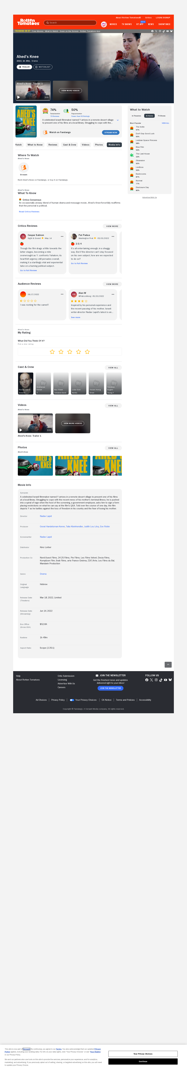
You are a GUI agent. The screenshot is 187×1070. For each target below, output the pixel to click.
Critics (148, 18)
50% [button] (74, 109)
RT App (139, 24)
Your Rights (95, 1052)
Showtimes (164, 24)
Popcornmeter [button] (76, 113)
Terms (59, 1049)
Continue (143, 1061)
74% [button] (53, 109)
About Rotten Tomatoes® (128, 18)
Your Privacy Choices (86, 700)
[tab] (136, 116)
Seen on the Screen (69, 31)
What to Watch (51, 31)
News (151, 24)
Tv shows (127, 24)
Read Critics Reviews (29, 212)
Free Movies (37, 31)
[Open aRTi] (104, 24)
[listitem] (149, 127)
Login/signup (163, 18)
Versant (26, 1049)
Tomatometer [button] (55, 113)
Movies (113, 24)
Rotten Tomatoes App (90, 31)
